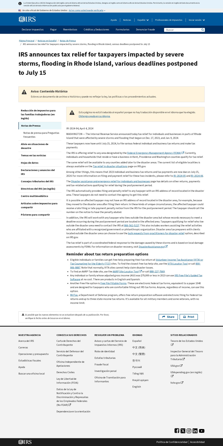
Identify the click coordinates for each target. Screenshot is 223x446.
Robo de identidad (105, 351)
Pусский (137, 367)
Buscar (202, 30)
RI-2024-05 (180, 176)
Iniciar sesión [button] (195, 20)
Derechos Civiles (65, 372)
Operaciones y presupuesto (33, 354)
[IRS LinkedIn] (195, 430)
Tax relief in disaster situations (110, 166)
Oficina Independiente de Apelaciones (70, 363)
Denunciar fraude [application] (145, 29)
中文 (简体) (138, 347)
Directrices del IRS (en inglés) (38, 188)
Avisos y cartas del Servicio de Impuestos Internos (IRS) (111, 343)
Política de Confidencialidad (171, 442)
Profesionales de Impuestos (168, 20)
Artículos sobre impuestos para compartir (39, 205)
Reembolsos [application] (70, 29)
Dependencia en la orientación (73, 411)
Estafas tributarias (105, 358)
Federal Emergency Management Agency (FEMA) (154, 153)
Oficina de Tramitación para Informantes (110, 379)
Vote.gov (175, 382)
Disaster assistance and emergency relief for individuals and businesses (110, 181)
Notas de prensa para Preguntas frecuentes (41, 134)
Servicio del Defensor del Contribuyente (70, 353)
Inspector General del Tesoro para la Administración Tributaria (186, 355)
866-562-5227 (131, 225)
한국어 (136, 360)
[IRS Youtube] (202, 430)
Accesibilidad (197, 442)
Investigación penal (106, 371)
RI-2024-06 (197, 176)
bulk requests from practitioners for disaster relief (156, 233)
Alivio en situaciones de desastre (34, 146)
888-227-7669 (157, 271)
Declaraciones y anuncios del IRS (38, 172)
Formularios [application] (122, 29)
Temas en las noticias (33, 155)
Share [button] (170, 317)
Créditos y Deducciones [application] (96, 29)
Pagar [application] (53, 29)
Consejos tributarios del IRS (37, 181)
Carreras (23, 347)
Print (191, 317)
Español (142, 20)
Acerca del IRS (26, 341)
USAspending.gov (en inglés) (186, 372)
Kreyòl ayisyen (140, 380)
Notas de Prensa (68, 40)
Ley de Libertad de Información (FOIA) (67, 380)
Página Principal (26, 40)
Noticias (127, 20)
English (136, 386)
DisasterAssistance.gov (151, 246)
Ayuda (114, 20)
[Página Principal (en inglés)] (27, 17)
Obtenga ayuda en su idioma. (94, 116)
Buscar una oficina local (31, 373)
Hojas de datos (29, 162)
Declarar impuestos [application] (33, 29)
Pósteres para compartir (35, 214)
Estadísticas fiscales (29, 360)
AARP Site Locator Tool (126, 271)
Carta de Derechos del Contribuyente (68, 343)
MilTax (74, 295)
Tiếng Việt (138, 373)
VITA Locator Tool (178, 263)
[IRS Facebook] (177, 430)
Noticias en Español (47, 40)
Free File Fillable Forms (113, 283)
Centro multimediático (34, 196)
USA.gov (174, 365)
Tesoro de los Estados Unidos (186, 341)
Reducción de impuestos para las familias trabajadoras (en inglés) (38, 114)
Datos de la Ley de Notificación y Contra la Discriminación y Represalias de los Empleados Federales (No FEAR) (72, 397)
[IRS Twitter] (183, 430)
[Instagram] (189, 430)
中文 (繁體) (138, 354)
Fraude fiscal (102, 364)
